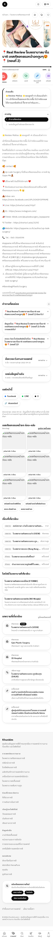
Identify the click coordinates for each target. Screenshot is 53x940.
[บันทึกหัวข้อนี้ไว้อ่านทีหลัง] (49, 304)
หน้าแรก (5, 14)
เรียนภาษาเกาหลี (9, 823)
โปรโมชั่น (29, 892)
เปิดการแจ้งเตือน (20, 898)
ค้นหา (22, 936)
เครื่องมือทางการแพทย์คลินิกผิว (15, 776)
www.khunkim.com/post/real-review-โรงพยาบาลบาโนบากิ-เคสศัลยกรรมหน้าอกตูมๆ (24, 294)
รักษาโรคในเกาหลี (9, 860)
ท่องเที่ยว (30, 936)
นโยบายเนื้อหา (28, 909)
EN (48, 4)
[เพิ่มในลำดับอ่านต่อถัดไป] (35, 15)
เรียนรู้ (40, 936)
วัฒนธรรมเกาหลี (9, 814)
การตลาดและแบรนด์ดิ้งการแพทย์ (16, 844)
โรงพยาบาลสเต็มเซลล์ (11, 781)
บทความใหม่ (17, 892)
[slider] (26, 67)
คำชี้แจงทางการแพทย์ (11, 909)
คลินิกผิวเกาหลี (8, 763)
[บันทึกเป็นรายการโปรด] (48, 14)
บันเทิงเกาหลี (7, 818)
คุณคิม (5, 869)
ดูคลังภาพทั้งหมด (44, 428)
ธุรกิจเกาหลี (7, 874)
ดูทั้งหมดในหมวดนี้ (44, 617)
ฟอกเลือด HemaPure (11, 865)
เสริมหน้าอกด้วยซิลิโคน (12, 503)
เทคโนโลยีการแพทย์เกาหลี (12, 848)
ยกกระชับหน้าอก (10, 509)
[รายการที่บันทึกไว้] (38, 4)
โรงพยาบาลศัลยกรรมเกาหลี (20, 14)
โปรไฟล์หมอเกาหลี (9, 767)
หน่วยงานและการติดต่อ (11, 839)
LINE (26, 396)
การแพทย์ (13, 936)
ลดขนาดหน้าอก (26, 509)
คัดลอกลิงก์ (11, 403)
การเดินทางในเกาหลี (10, 802)
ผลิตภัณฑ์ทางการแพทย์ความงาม (16, 772)
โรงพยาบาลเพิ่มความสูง (12, 785)
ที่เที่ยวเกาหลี (7, 797)
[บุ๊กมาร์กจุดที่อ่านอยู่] (49, 70)
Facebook (11, 396)
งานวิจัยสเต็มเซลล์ (9, 835)
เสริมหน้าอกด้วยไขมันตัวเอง (36, 503)
